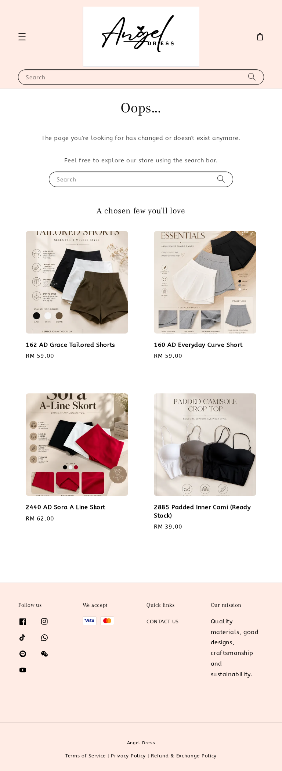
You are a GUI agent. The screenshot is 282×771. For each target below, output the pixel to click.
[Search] (252, 77)
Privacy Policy (128, 756)
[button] (22, 37)
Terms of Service (85, 756)
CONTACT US (163, 622)
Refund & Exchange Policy (184, 756)
